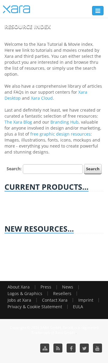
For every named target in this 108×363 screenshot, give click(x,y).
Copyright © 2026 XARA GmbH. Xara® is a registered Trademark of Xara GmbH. (54, 330)
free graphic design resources (60, 134)
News (67, 287)
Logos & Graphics (25, 293)
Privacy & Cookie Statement (35, 306)
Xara (16, 9)
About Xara (19, 287)
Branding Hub (64, 122)
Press (45, 287)
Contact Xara (55, 300)
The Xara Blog (18, 122)
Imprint (85, 300)
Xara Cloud (42, 98)
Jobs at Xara (19, 300)
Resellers (62, 293)
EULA (78, 306)
